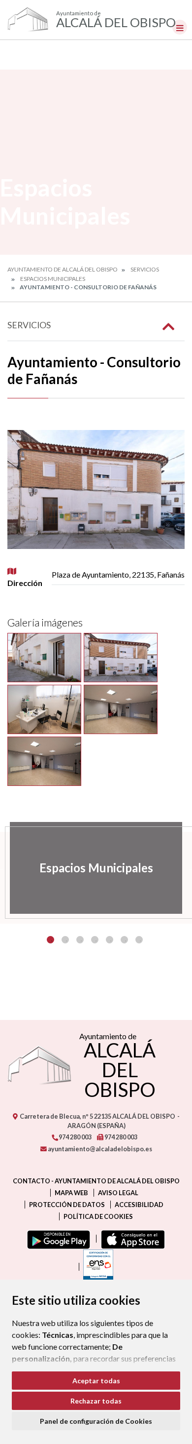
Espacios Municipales (52, 278)
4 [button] (94, 939)
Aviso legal (118, 1193)
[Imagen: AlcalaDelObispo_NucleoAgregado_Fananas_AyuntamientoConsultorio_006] (121, 709)
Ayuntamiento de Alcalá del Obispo (62, 269)
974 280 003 (75, 1137)
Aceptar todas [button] (96, 1380)
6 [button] (124, 939)
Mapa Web (71, 1193)
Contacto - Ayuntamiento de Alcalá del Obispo (96, 1181)
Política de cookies (98, 1216)
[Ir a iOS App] (130, 1239)
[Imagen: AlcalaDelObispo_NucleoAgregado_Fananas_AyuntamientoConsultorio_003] (44, 709)
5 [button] (109, 939)
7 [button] (139, 939)
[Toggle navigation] (179, 27)
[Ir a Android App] (57, 1239)
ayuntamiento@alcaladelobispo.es (99, 1149)
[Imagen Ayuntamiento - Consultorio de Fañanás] (96, 489)
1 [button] (50, 939)
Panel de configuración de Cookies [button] (96, 1421)
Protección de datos (67, 1205)
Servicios (144, 269)
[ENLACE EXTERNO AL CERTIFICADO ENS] (96, 1267)
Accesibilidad (139, 1205)
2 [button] (65, 939)
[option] (96, 868)
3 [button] (80, 939)
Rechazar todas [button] (96, 1401)
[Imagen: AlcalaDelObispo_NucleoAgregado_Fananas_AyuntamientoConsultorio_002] (121, 657)
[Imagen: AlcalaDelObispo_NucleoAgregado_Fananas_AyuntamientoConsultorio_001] (44, 657)
